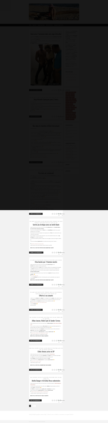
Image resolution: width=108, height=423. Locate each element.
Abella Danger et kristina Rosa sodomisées (46, 380)
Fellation (42, 221)
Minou (51, 292)
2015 (31, 292)
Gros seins (47, 221)
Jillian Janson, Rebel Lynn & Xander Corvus (46, 320)
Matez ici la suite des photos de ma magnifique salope (42, 247)
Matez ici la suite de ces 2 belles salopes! (39, 395)
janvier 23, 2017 (33, 213)
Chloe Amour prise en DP (46, 351)
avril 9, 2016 (32, 400)
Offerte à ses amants (46, 295)
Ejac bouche (34, 317)
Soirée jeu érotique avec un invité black (46, 224)
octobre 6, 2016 (33, 309)
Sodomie (58, 317)
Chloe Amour (52, 354)
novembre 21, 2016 (33, 284)
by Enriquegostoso (38, 213)
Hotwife (50, 221)
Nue (58, 221)
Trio (56, 223)
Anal (30, 317)
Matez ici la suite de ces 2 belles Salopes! (39, 336)
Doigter (38, 221)
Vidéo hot (45, 349)
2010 (30, 221)
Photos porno (42, 223)
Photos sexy (47, 223)
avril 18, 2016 (32, 369)
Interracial (55, 221)
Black (36, 221)
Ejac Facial (41, 348)
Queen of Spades (44, 293)
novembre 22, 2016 (33, 252)
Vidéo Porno (47, 318)
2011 (31, 260)
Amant (33, 221)
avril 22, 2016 (32, 340)
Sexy (54, 223)
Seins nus (60, 260)
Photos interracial (58, 292)
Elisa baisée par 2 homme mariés (46, 261)
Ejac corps (36, 348)
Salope (51, 223)
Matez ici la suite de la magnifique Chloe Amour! (40, 365)
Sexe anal (54, 317)
